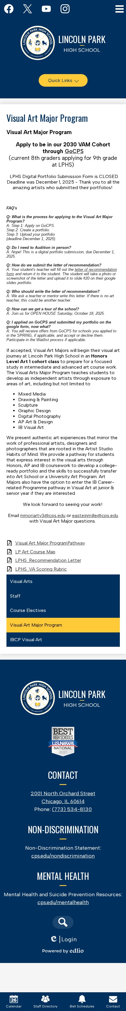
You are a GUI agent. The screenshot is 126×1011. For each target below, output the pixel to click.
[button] (63, 80)
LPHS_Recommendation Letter (48, 560)
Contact (113, 1006)
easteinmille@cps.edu (95, 515)
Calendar (13, 1006)
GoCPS (74, 151)
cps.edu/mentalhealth (63, 902)
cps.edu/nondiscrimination (63, 856)
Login (63, 939)
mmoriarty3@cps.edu (42, 515)
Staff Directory (45, 1006)
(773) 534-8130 (72, 809)
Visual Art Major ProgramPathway (50, 543)
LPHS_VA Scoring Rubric (41, 569)
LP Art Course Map (35, 552)
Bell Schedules (82, 1006)
